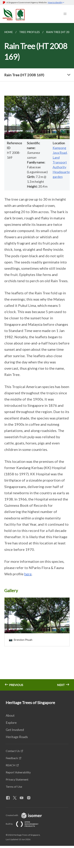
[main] (37, 357)
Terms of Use (14, 786)
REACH (10, 765)
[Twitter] (16, 798)
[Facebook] (9, 798)
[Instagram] (30, 798)
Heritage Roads (17, 737)
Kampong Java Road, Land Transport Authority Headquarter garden (62, 162)
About (10, 715)
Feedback (12, 758)
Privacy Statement (17, 779)
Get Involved (15, 730)
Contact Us (13, 751)
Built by (9, 823)
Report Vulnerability (18, 772)
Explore (11, 722)
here (28, 574)
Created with (12, 815)
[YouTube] (23, 798)
